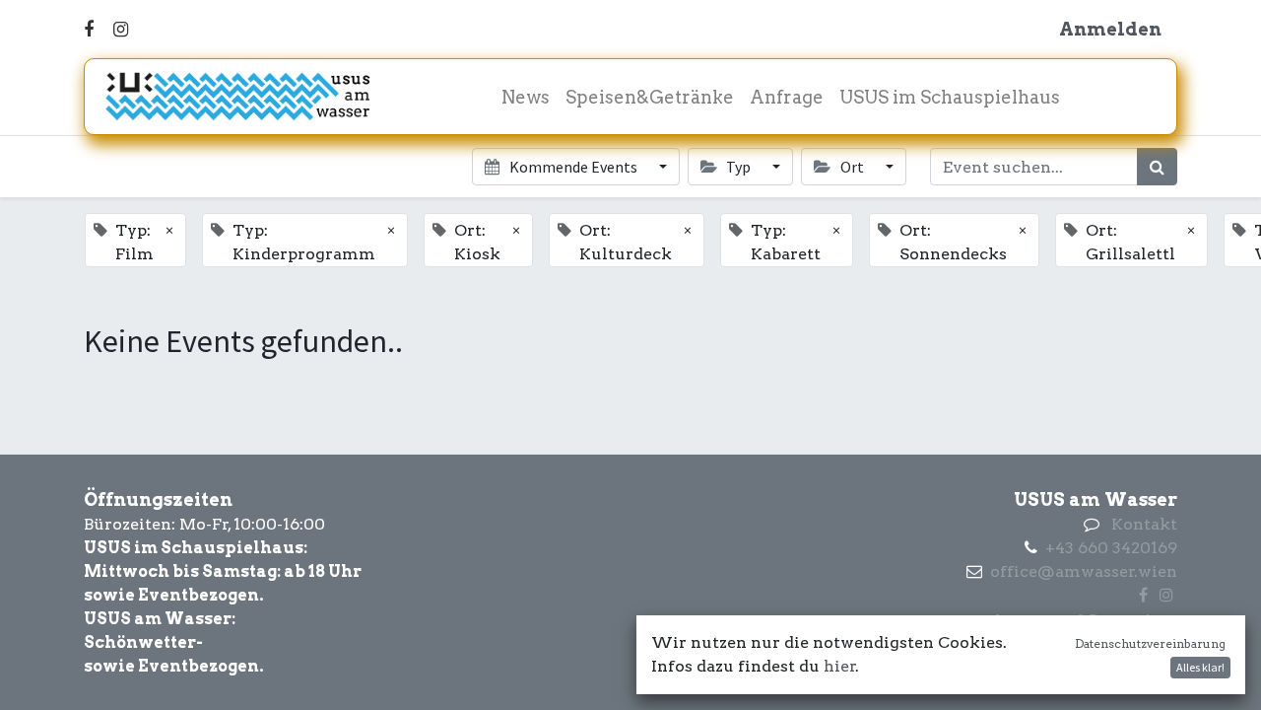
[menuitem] (526, 97)
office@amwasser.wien (1083, 571)
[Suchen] (1157, 166)
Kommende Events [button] (573, 167)
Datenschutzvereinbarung (1150, 643)
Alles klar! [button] (1200, 667)
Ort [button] (852, 167)
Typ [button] (738, 167)
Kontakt (1144, 524)
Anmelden (1110, 29)
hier (840, 666)
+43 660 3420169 (1111, 547)
